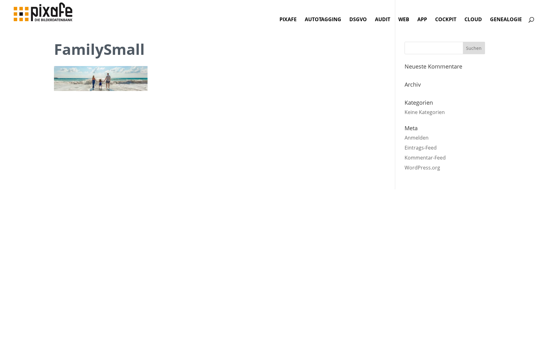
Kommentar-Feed (425, 157)
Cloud (473, 20)
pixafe (288, 20)
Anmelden (417, 137)
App (422, 20)
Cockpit (445, 20)
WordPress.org (422, 167)
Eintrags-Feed (421, 147)
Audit (382, 20)
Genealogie (506, 20)
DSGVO (358, 20)
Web (403, 20)
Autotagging (323, 20)
